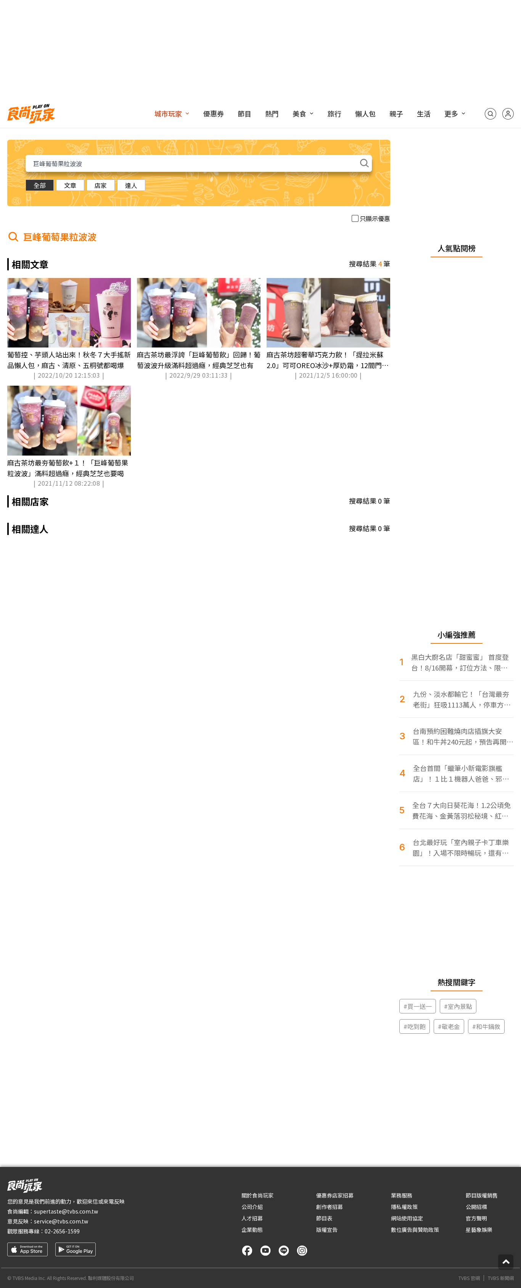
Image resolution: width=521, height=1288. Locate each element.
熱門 (272, 113)
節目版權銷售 (482, 1195)
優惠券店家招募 (335, 1195)
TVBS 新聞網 (501, 1278)
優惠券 (213, 113)
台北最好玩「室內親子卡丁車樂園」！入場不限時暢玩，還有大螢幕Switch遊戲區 (461, 847)
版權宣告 (327, 1229)
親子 (396, 113)
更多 (451, 113)
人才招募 (252, 1218)
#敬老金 (449, 1026)
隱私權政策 (404, 1206)
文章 (70, 185)
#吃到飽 (415, 1026)
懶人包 (365, 113)
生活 (424, 113)
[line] (283, 1250)
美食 (299, 113)
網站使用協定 (407, 1218)
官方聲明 (476, 1218)
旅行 (334, 113)
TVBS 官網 (469, 1278)
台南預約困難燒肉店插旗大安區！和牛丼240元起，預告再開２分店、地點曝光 (463, 736)
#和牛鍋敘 (486, 1026)
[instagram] (302, 1250)
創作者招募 (329, 1206)
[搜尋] (490, 114)
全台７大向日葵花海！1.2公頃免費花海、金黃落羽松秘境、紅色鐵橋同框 (461, 810)
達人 (131, 185)
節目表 (324, 1218)
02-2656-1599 (62, 1231)
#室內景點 (458, 1006)
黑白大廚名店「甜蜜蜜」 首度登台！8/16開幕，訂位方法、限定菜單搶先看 (460, 662)
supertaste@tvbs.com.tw (66, 1211)
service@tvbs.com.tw (61, 1221)
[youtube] (265, 1250)
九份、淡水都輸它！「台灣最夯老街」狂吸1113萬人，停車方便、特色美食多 (461, 699)
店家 (101, 185)
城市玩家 (168, 113)
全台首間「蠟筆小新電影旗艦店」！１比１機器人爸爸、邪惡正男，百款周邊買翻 (461, 773)
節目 (244, 113)
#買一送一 (418, 1006)
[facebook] (247, 1250)
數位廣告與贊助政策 (415, 1229)
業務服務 (401, 1195)
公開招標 (476, 1206)
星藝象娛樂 (479, 1229)
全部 (40, 185)
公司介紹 (252, 1206)
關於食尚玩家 (257, 1195)
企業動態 (252, 1229)
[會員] (508, 114)
